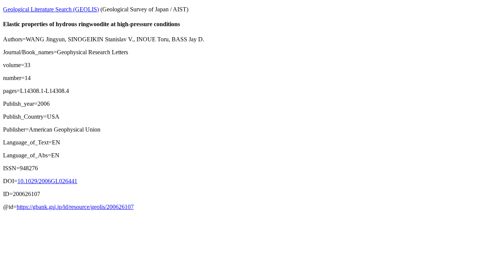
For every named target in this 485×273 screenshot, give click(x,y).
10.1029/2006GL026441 (47, 181)
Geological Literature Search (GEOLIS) (51, 9)
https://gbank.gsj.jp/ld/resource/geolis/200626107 (75, 207)
